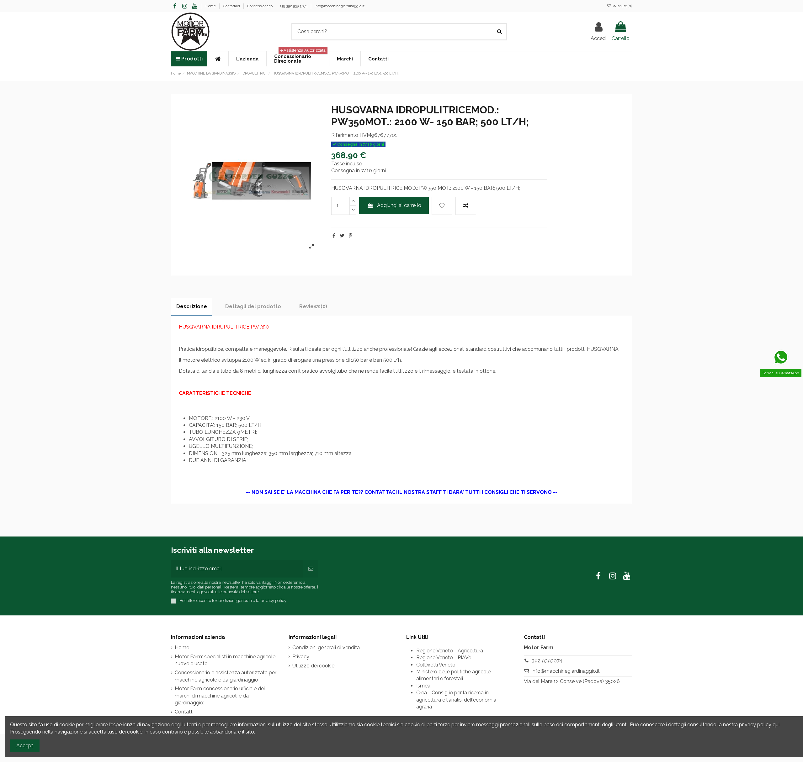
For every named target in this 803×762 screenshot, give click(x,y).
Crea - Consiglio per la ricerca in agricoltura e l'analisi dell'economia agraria (456, 700)
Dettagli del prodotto (253, 306)
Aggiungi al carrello (399, 205)
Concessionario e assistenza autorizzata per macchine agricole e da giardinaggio (225, 676)
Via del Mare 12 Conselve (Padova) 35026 (572, 681)
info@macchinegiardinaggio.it (339, 6)
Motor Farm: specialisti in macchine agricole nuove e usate (225, 660)
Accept (24, 746)
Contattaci (232, 6)
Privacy (300, 657)
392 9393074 (547, 661)
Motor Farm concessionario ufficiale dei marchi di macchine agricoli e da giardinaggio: (220, 696)
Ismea (423, 686)
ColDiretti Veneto (435, 665)
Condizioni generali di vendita (326, 648)
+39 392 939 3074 (294, 6)
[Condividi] (333, 236)
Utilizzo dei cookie (313, 666)
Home (211, 6)
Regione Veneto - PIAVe (443, 658)
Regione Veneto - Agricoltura (449, 651)
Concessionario (260, 6)
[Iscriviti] (310, 569)
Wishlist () (622, 6)
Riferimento (344, 135)
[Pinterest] (350, 236)
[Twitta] (342, 236)
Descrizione (191, 306)
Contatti (184, 712)
